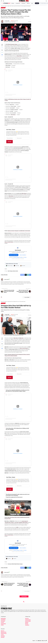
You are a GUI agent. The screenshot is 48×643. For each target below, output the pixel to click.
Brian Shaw (12, 359)
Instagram (17, 257)
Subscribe (9, 141)
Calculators (23, 3)
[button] (2, 1)
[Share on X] (2, 50)
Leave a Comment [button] (27, 297)
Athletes (12, 3)
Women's (28, 3)
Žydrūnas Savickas (8, 54)
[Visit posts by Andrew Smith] (2, 279)
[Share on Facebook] (2, 48)
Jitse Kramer (8, 67)
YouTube (25, 257)
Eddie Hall (6, 346)
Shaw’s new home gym (24, 348)
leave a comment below (9, 241)
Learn (32, 3)
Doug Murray (7, 615)
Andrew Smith (7, 20)
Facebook (14, 257)
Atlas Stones (13, 114)
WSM (17, 527)
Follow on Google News (13, 547)
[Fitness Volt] (24, 1)
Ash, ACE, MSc (16, 20)
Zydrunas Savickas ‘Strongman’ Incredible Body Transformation (19, 230)
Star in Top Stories (23, 547)
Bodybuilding (3, 602)
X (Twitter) (21, 257)
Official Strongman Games (12, 44)
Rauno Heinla (19, 55)
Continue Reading (24, 596)
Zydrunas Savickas (9, 63)
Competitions (18, 3)
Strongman (3, 7)
